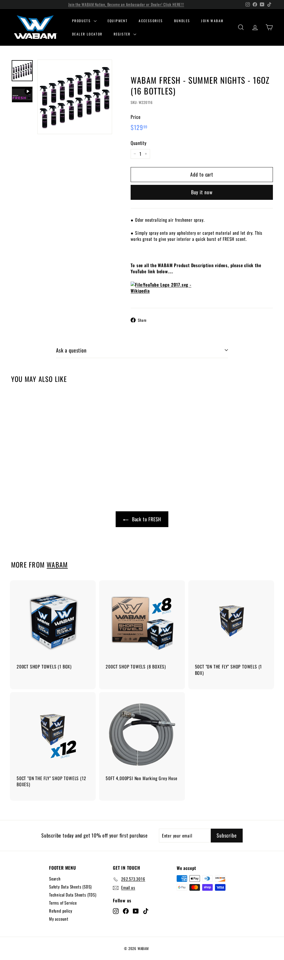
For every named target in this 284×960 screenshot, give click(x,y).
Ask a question (71, 350)
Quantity (138, 143)
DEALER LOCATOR (87, 34)
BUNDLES (182, 20)
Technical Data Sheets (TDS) (73, 895)
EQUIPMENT (118, 20)
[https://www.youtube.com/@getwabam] (202, 291)
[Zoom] (75, 97)
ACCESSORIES (151, 20)
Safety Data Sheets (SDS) (70, 887)
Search (55, 878)
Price (135, 117)
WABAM (57, 565)
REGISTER (123, 34)
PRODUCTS (82, 20)
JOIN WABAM (212, 20)
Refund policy (60, 911)
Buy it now (202, 192)
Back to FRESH (146, 519)
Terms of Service (63, 903)
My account (59, 919)
